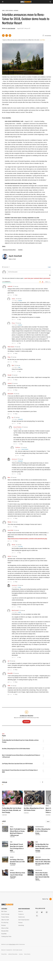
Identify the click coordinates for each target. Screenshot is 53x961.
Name (9, 482)
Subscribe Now (26, 490)
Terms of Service (18, 494)
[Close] (47, 465)
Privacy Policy (10, 494)
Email (9, 475)
